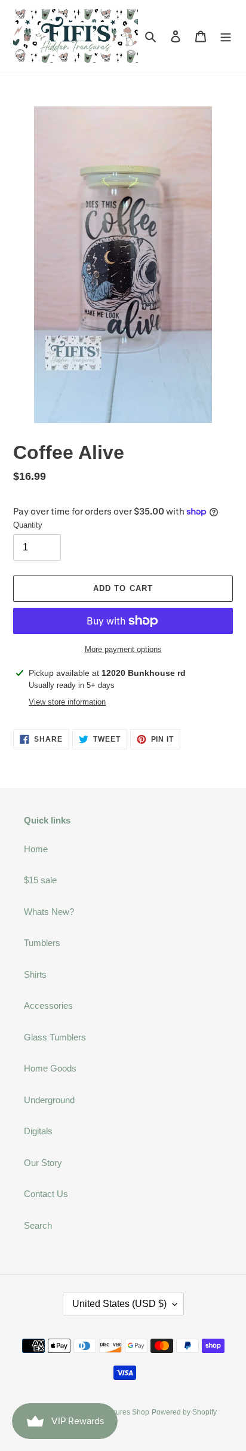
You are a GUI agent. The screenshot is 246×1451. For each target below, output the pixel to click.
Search (38, 1225)
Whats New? (49, 912)
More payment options (123, 649)
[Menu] (225, 36)
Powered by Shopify (184, 1412)
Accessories (48, 1005)
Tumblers (42, 943)
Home (36, 849)
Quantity (27, 525)
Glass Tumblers (55, 1037)
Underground (49, 1100)
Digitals (38, 1131)
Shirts (35, 974)
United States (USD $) (119, 1304)
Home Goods (50, 1068)
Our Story (43, 1163)
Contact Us (46, 1194)
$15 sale (40, 880)
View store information (67, 701)
